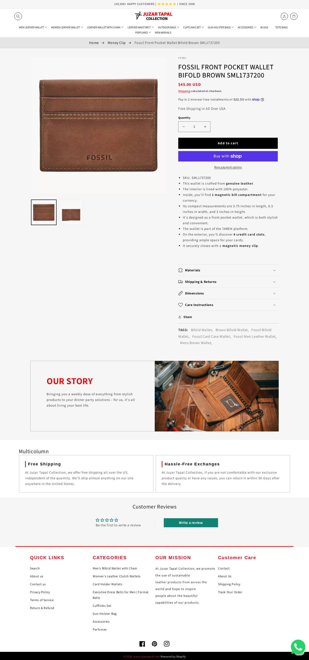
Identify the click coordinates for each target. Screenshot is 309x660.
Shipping (184, 91)
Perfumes (100, 629)
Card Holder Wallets (107, 584)
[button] (18, 16)
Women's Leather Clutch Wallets (116, 576)
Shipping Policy (229, 584)
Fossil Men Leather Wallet (255, 336)
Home (94, 42)
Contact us (38, 584)
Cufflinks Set (102, 606)
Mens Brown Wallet (195, 342)
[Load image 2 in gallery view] (71, 212)
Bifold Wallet (201, 330)
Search (35, 568)
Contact (224, 568)
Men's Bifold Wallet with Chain (115, 568)
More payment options (228, 167)
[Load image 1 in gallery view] (43, 212)
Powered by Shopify (173, 656)
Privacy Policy (40, 592)
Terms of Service (42, 600)
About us (36, 576)
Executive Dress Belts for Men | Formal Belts (121, 595)
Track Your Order (230, 592)
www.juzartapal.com (146, 656)
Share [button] (187, 317)
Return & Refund (42, 608)
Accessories (101, 621)
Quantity (184, 118)
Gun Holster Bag (105, 614)
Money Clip (117, 42)
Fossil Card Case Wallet (211, 336)
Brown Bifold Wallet (232, 330)
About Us (225, 576)
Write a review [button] (191, 522)
